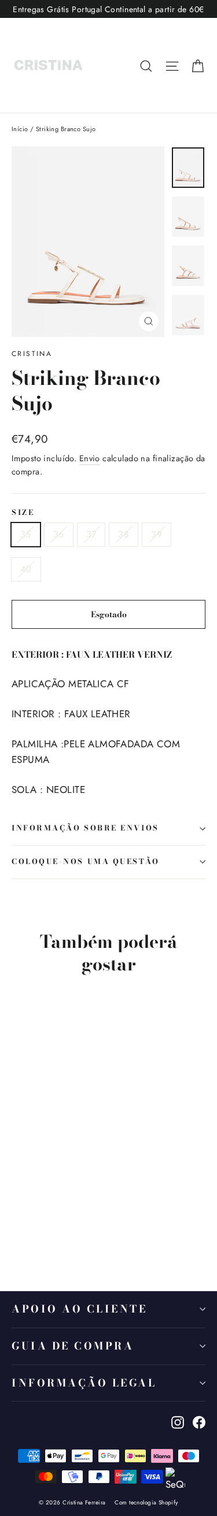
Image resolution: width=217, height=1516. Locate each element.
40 (26, 569)
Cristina (32, 354)
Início (20, 129)
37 (91, 534)
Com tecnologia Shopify (146, 1502)
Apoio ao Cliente (79, 1309)
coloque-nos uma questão (86, 861)
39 (156, 534)
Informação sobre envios (85, 827)
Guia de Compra (73, 1346)
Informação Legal (84, 1383)
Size (23, 513)
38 (123, 534)
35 (25, 534)
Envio (89, 458)
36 (58, 534)
